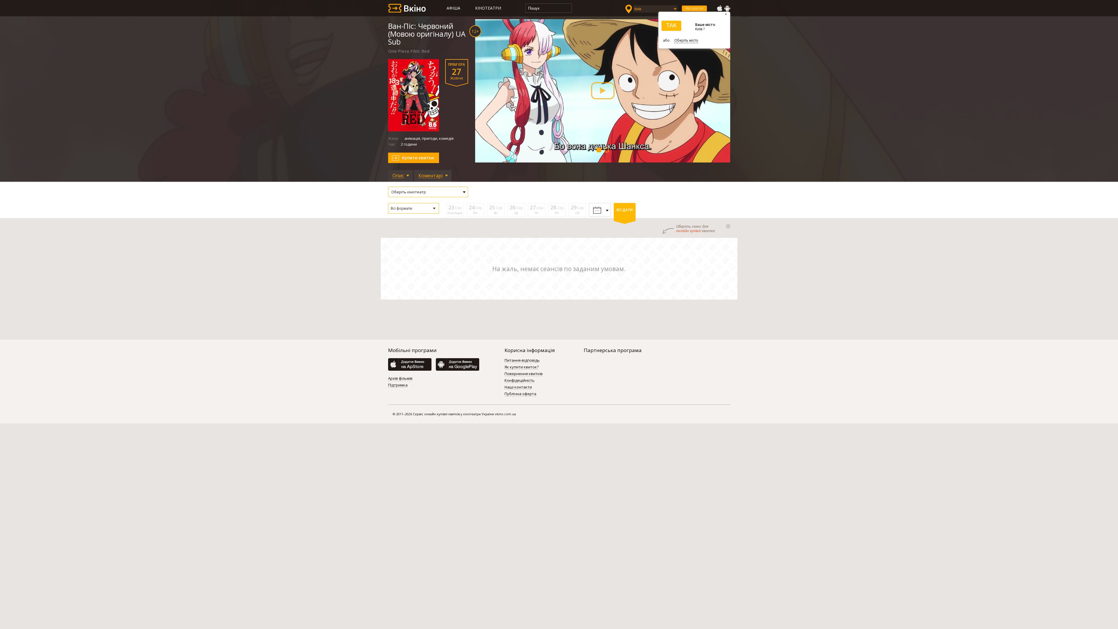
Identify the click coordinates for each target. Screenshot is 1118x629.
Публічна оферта (520, 394)
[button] (413, 208)
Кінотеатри (488, 8)
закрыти (728, 226)
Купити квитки (418, 157)
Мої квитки (694, 8)
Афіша (453, 8)
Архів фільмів (400, 378)
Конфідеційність (520, 380)
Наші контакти (518, 387)
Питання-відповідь (522, 360)
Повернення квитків (524, 374)
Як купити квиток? (522, 367)
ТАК (671, 25)
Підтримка (398, 385)
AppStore (719, 8)
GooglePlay (727, 8)
